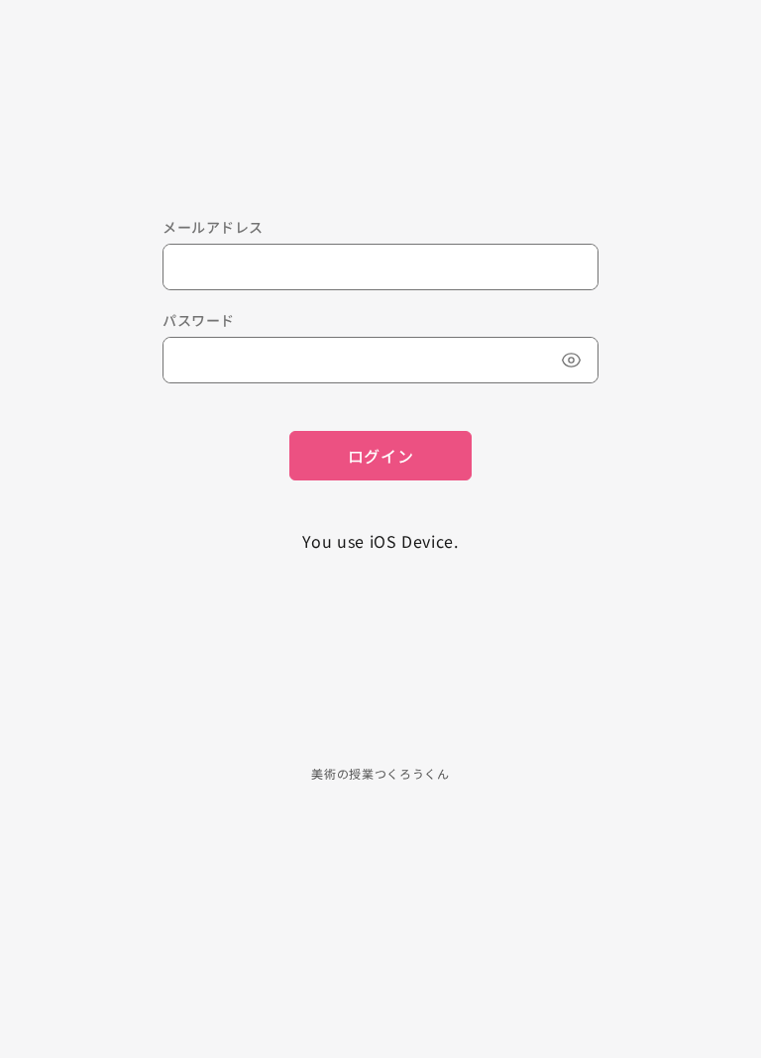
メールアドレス (213, 227)
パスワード (199, 320)
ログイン (381, 456)
